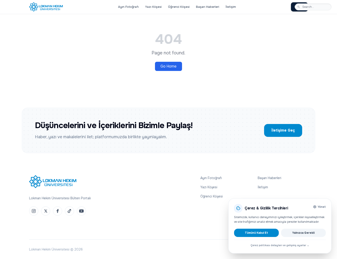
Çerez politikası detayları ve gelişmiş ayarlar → (280, 245)
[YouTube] (81, 211)
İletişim (231, 7)
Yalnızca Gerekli (303, 233)
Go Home (168, 66)
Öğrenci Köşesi (179, 7)
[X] (45, 211)
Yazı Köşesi (153, 7)
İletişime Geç (283, 130)
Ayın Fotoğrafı (128, 7)
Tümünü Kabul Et (256, 233)
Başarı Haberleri (207, 7)
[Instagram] (33, 211)
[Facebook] (57, 211)
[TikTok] (69, 211)
